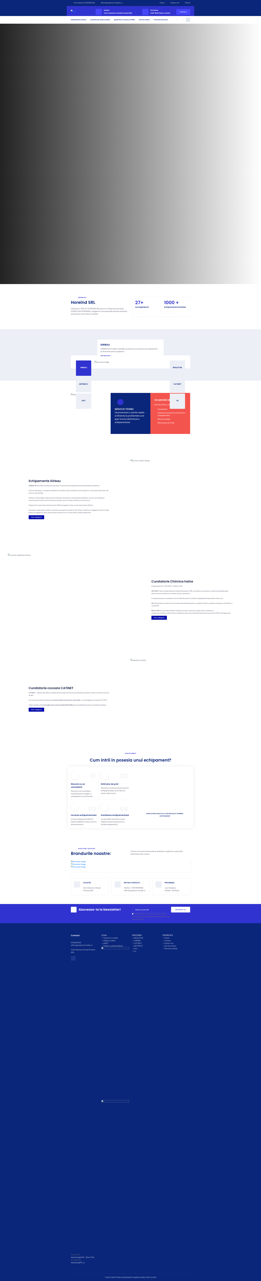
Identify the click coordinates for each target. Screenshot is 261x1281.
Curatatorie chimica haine (100, 20)
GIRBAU (137, 940)
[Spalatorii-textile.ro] (73, 11)
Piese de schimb (171, 948)
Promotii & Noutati (161, 20)
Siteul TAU (90, 1257)
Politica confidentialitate (113, 946)
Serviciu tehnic (144, 20)
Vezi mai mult (105, 356)
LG (135, 951)
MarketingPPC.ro (78, 1262)
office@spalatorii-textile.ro (111, 3)
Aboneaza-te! (180, 909)
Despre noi (174, 3)
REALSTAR (138, 938)
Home (162, 3)
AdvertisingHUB (77, 1257)
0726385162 (90, 3)
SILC (136, 948)
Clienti (187, 3)
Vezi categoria (80, 79)
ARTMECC (138, 946)
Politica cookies (109, 940)
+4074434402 (164, 816)
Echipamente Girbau (78, 20)
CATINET (138, 943)
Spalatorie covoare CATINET (124, 20)
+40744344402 (137, 888)
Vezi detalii (78, 273)
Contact (183, 12)
